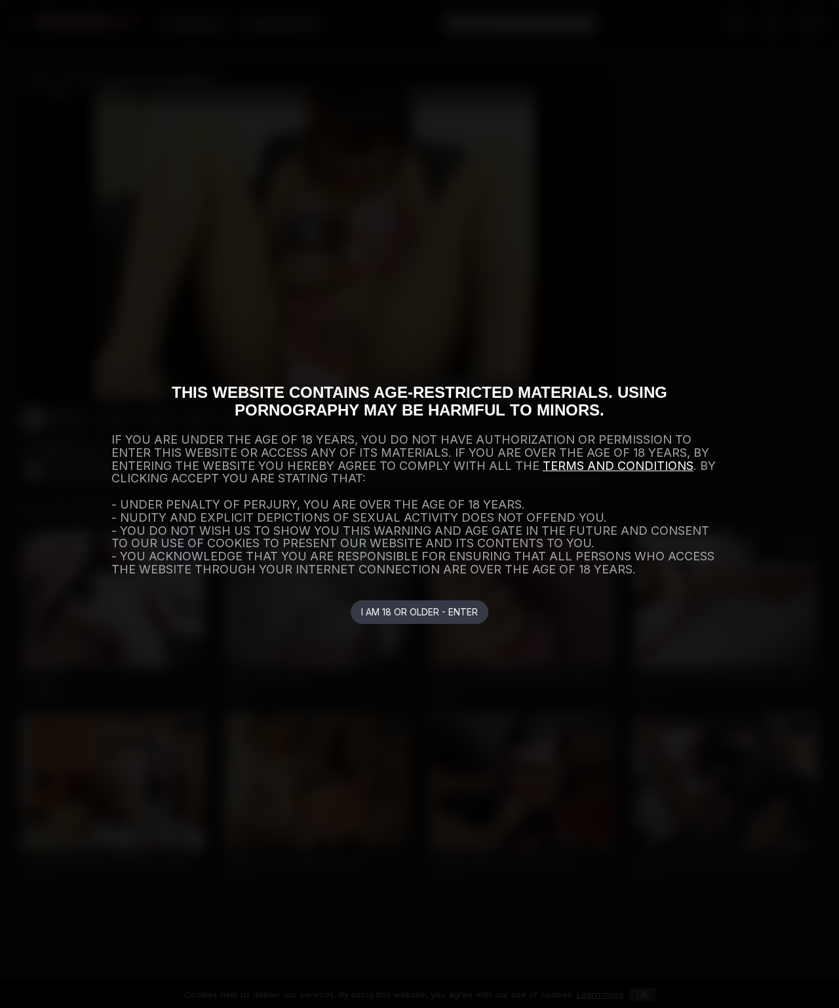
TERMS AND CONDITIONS (618, 466)
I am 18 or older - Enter (419, 611)
